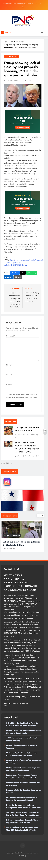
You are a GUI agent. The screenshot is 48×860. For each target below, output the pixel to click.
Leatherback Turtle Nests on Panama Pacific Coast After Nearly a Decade (22, 776)
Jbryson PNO (21, 434)
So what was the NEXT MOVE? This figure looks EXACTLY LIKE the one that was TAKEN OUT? (27, 447)
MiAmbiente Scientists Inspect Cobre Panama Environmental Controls (21, 798)
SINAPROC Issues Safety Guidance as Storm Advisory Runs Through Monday (22, 813)
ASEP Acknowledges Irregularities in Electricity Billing (22, 543)
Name (9, 365)
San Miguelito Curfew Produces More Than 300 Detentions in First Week (22, 828)
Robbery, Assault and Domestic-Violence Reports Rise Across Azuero (23, 821)
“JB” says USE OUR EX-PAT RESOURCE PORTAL (27, 429)
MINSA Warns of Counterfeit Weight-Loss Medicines (23, 761)
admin (19, 456)
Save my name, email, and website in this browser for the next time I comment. (21, 396)
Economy (8, 536)
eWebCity (22, 855)
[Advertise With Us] (22, 121)
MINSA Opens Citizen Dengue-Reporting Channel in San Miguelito (23, 731)
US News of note (11, 57)
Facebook (15, 273)
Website (9, 384)
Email (19, 277)
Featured (17, 536)
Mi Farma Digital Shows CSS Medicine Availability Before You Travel (22, 754)
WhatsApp (32, 273)
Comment (10, 336)
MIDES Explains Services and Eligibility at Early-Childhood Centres (23, 769)
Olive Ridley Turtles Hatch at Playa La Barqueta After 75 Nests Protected (19, 4)
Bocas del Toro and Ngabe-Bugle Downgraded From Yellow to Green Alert (23, 806)
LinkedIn (9, 277)
